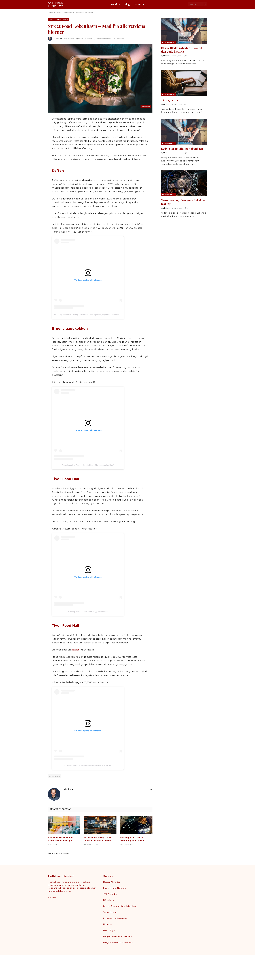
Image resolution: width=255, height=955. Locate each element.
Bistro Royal (109, 930)
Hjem (50, 12)
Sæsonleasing (110, 912)
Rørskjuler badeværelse (115, 918)
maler (75, 649)
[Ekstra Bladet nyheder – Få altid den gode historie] (184, 31)
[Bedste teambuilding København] (184, 131)
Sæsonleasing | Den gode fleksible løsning (183, 202)
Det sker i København (58, 19)
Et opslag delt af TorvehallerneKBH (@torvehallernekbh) (87, 765)
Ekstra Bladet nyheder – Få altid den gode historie (181, 49)
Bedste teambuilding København (182, 148)
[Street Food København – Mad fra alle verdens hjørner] (100, 78)
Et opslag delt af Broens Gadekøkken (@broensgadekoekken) (88, 465)
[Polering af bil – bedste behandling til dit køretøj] (136, 825)
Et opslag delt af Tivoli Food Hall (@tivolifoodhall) (88, 612)
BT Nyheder (109, 900)
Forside (115, 4)
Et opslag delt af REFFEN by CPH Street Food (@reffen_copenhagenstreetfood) (88, 315)
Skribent (59, 38)
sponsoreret (54, 776)
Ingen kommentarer (103, 38)
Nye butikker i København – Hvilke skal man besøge (62, 839)
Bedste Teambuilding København (120, 906)
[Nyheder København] (56, 4)
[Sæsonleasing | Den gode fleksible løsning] (184, 183)
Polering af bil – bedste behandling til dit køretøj (132, 839)
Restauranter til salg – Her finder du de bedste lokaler (97, 839)
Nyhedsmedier (168, 42)
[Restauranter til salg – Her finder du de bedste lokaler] (100, 825)
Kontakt (139, 4)
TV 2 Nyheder (169, 100)
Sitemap (52, 897)
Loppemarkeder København (117, 936)
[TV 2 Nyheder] (184, 83)
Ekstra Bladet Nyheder (114, 888)
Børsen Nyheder (111, 882)
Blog (127, 4)
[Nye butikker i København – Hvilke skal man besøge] (64, 825)
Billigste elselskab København (118, 942)
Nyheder (107, 924)
